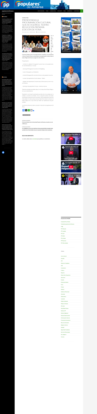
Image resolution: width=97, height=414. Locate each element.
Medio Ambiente (64, 301)
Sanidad (62, 327)
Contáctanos (76, 10)
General (62, 289)
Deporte (62, 272)
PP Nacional (63, 240)
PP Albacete (63, 228)
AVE (62, 265)
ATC (62, 260)
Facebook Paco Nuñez (65, 221)
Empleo (62, 279)
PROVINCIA (5, 16)
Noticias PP (60, 10)
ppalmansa (33, 32)
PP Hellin (63, 235)
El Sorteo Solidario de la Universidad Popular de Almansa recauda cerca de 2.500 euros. (37, 122)
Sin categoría (63, 334)
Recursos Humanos (65, 322)
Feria (27, 17)
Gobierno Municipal (65, 291)
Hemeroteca (69, 10)
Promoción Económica (65, 320)
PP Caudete (63, 231)
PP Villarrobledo (64, 243)
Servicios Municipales (65, 332)
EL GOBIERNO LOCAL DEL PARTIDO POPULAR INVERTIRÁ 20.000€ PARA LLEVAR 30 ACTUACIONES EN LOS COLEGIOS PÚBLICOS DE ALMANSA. (37, 128)
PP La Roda (63, 238)
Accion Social (64, 256)
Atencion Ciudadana (65, 263)
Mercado (63, 306)
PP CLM (62, 233)
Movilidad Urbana (64, 308)
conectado (34, 138)
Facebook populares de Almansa (67, 224)
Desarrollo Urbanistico (65, 275)
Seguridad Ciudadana (65, 329)
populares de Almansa (7, 11)
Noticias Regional (64, 313)
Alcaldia (62, 258)
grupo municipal (41, 10)
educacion (63, 277)
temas (47, 10)
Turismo (62, 336)
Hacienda (63, 294)
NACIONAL (5, 77)
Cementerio (63, 268)
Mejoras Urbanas (64, 303)
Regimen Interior (64, 325)
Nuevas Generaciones (65, 315)
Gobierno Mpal (53, 10)
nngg (65, 10)
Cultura (24, 17)
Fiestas (62, 287)
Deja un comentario (41, 32)
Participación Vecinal (65, 317)
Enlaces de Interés (64, 282)
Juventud (63, 298)
